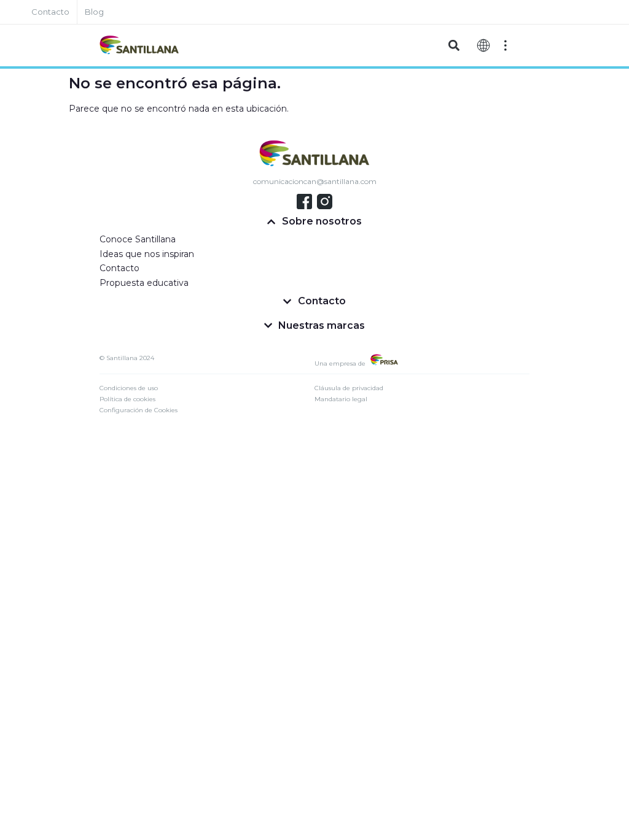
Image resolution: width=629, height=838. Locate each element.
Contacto (119, 268)
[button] (453, 46)
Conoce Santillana (138, 239)
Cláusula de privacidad (348, 388)
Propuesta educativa (144, 282)
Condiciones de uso (129, 388)
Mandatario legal (340, 399)
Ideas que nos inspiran (147, 253)
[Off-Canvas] (505, 45)
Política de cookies (127, 399)
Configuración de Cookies (139, 410)
